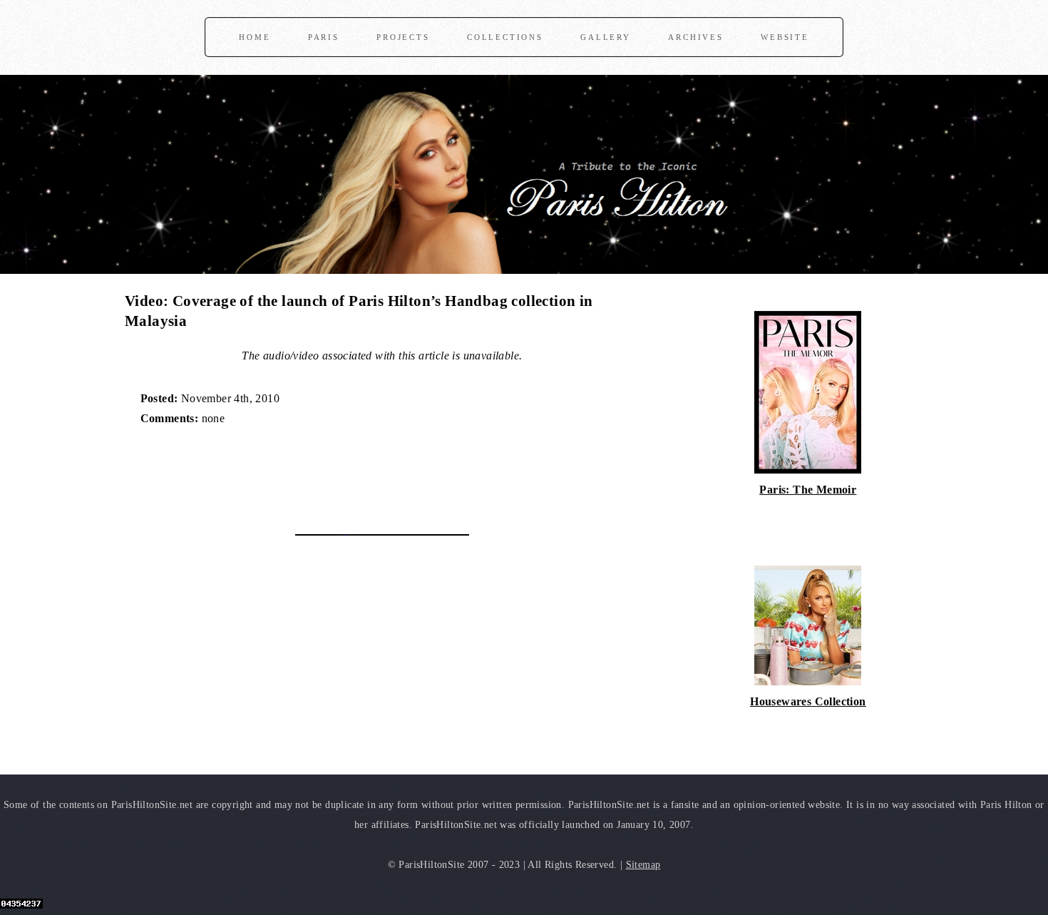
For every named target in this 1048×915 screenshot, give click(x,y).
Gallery (605, 37)
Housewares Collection (807, 701)
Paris (323, 37)
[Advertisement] (291, 472)
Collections (505, 37)
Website (785, 37)
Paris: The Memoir (807, 490)
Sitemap (643, 864)
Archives (695, 37)
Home (254, 37)
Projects (402, 37)
